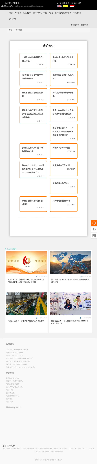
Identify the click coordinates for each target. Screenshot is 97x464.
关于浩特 (18, 13)
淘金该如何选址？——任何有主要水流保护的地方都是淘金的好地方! (63, 131)
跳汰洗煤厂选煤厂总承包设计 (63, 76)
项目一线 (9, 390)
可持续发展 (77, 13)
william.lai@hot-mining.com (13, 6)
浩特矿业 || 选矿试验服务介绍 (63, 59)
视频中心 (10, 407)
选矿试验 (9, 402)
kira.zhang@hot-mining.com (33, 6)
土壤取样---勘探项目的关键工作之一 (32, 59)
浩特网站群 (75, 25)
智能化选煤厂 (82, 448)
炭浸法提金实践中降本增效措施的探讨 (32, 76)
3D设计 (18, 407)
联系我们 (84, 25)
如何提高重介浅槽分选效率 (63, 94)
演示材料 (12, 19)
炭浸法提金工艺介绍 (61, 165)
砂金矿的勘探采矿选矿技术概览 (32, 202)
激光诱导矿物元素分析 (14, 387)
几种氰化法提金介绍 (61, 201)
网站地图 (9, 399)
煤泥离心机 (73, 448)
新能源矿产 (27, 13)
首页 (11, 13)
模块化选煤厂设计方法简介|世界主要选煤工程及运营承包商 (32, 113)
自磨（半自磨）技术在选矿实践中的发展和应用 (63, 112)
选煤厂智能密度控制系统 (43, 448)
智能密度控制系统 (13, 396)
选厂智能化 (37, 13)
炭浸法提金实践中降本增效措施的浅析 (32, 149)
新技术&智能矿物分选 (63, 13)
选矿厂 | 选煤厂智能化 (14, 381)
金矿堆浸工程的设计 (61, 183)
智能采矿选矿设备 (13, 384)
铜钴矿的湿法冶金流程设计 (32, 94)
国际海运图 (10, 393)
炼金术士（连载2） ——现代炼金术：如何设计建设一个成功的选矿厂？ (33, 168)
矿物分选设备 (48, 13)
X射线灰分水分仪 (12, 378)
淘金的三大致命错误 (61, 148)
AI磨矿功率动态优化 (61, 448)
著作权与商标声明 (57, 451)
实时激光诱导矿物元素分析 (12, 448)
